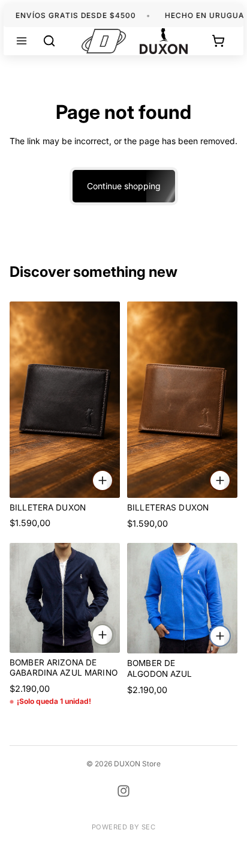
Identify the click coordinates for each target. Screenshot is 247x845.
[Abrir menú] (22, 41)
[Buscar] (49, 41)
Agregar (112, 479)
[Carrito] (218, 41)
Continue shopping (124, 186)
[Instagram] (123, 791)
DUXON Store (137, 763)
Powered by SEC (124, 827)
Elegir (112, 634)
